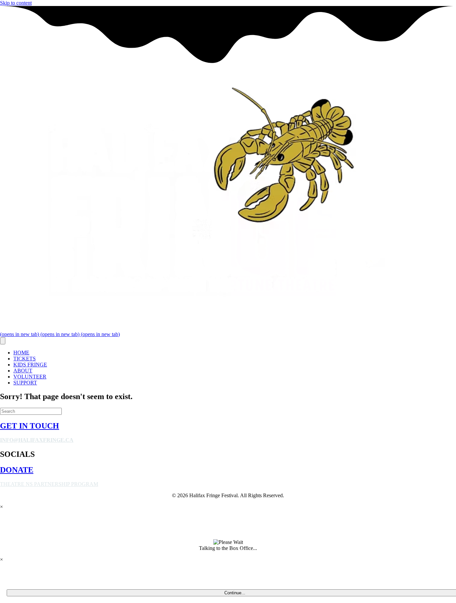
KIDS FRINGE (30, 364)
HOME (21, 352)
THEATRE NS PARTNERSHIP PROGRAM (49, 484)
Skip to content (16, 3)
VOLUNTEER (29, 376)
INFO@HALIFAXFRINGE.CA (36, 440)
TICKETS (24, 358)
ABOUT (22, 370)
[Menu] (2, 340)
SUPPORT (25, 382)
